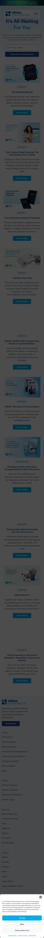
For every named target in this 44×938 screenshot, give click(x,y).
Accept (22, 918)
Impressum (32, 935)
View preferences (22, 930)
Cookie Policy (12, 935)
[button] (40, 897)
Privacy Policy (23, 935)
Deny (22, 924)
